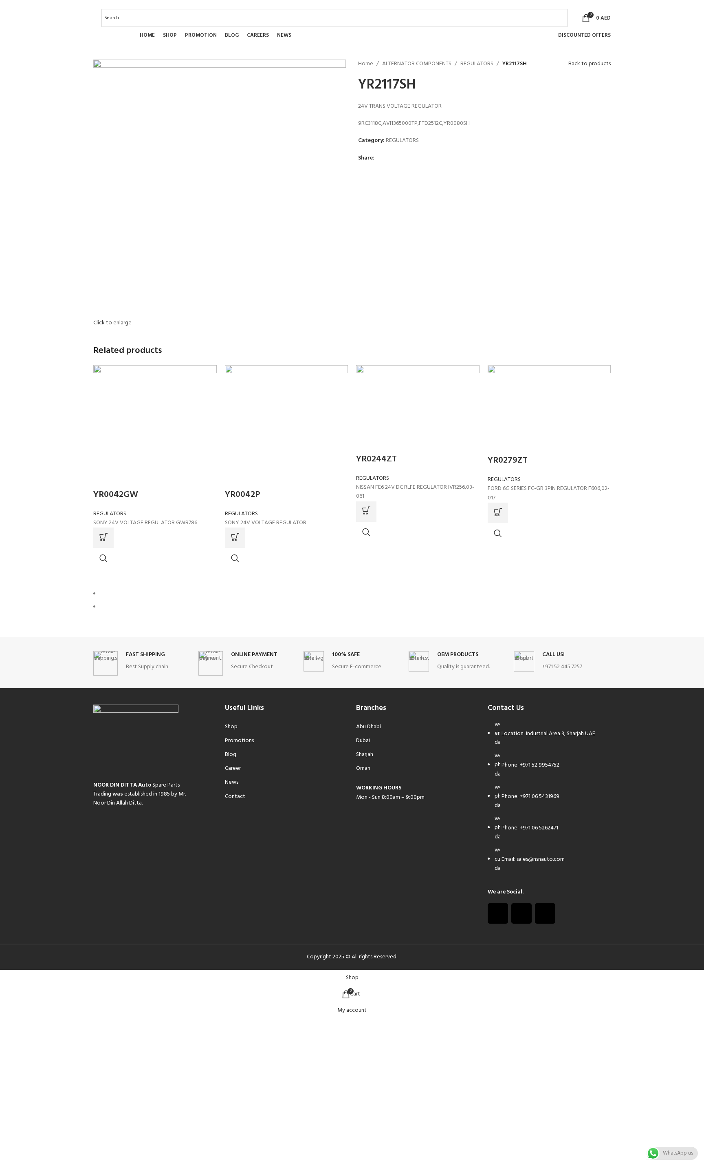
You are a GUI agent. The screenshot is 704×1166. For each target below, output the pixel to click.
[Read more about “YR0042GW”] (103, 538)
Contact (235, 796)
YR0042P (242, 495)
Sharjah (364, 754)
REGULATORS (476, 64)
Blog (230, 754)
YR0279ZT (508, 460)
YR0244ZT (376, 459)
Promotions (239, 740)
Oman (363, 768)
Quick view (103, 558)
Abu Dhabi (368, 727)
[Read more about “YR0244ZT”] (366, 511)
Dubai (363, 740)
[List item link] (549, 801)
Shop (231, 727)
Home (365, 64)
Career (233, 768)
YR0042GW (115, 495)
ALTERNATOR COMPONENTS (416, 64)
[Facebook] (498, 913)
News (231, 782)
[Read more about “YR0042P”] (235, 538)
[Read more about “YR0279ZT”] (498, 513)
